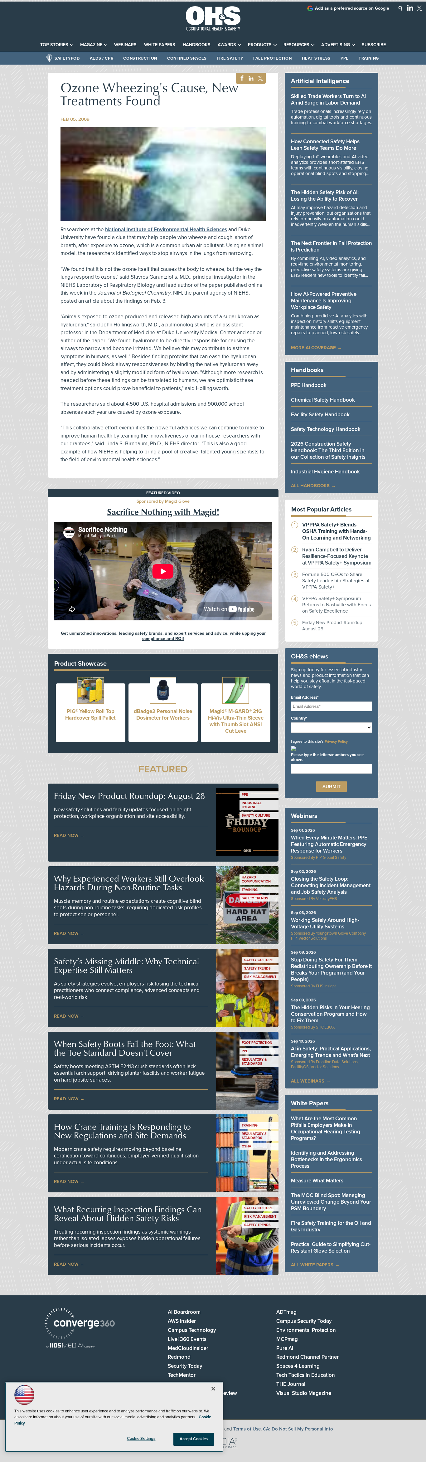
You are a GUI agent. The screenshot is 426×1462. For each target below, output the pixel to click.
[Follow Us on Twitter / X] (419, 8)
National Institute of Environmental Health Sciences (166, 229)
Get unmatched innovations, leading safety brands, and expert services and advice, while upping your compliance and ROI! (163, 636)
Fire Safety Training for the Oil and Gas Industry (331, 1226)
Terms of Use (247, 1429)
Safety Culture (256, 816)
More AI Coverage (313, 347)
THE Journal (290, 1384)
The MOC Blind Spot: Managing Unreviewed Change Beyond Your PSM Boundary (331, 1202)
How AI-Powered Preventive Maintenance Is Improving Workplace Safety (323, 300)
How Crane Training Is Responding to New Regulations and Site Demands (122, 1131)
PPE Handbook (309, 385)
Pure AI (284, 1348)
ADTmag (286, 1312)
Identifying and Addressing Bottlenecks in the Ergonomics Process (326, 1159)
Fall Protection (272, 58)
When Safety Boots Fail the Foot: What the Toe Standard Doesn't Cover (125, 1048)
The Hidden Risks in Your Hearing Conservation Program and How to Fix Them (330, 1014)
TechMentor (182, 1375)
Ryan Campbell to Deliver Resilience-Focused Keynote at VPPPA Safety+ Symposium (336, 556)
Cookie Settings (141, 1438)
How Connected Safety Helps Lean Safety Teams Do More (325, 144)
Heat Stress (316, 58)
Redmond (179, 1357)
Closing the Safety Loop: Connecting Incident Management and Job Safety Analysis (330, 885)
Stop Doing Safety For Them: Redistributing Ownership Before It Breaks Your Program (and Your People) (331, 969)
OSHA (246, 1146)
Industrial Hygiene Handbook (325, 471)
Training (369, 58)
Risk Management (260, 977)
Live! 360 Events (187, 1339)
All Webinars (307, 1081)
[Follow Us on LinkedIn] (410, 7)
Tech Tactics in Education (305, 1375)
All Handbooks (310, 485)
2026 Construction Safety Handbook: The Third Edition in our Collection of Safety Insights (328, 450)
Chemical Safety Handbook (323, 400)
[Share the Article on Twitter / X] (259, 78)
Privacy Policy (336, 741)
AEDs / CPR (102, 58)
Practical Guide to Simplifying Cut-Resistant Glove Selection (330, 1247)
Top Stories (54, 44)
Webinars (125, 44)
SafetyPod (67, 58)
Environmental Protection (306, 1330)
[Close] (213, 1389)
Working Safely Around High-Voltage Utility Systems (325, 923)
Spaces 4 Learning (298, 1366)
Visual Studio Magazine (303, 1393)
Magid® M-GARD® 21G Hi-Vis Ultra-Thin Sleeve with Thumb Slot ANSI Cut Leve (236, 721)
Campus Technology (192, 1330)
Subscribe (374, 44)
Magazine (91, 44)
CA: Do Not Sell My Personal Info (298, 1429)
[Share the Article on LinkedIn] (250, 78)
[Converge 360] (80, 1324)
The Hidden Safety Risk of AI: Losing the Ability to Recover (325, 195)
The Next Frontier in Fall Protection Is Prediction (331, 246)
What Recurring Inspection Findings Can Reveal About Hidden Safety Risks (128, 1213)
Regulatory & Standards (254, 1062)
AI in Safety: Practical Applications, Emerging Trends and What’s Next (331, 1052)
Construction (140, 58)
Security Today (185, 1366)
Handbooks (197, 44)
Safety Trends (255, 898)
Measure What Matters (317, 1180)
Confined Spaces (187, 58)
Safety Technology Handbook (326, 429)
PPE (345, 58)
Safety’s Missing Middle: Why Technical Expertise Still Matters (126, 965)
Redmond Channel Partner (307, 1357)
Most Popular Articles (321, 509)
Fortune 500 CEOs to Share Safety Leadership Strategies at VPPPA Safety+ (336, 580)
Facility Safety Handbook (320, 414)
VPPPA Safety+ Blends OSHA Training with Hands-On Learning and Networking (336, 531)
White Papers (159, 44)
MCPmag (287, 1339)
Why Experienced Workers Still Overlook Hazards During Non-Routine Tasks (129, 883)
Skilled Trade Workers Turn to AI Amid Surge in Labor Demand (328, 99)
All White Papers (312, 1265)
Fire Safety (230, 58)
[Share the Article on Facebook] (240, 78)
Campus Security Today (304, 1321)
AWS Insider (182, 1321)
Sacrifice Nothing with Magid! (163, 511)
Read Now (66, 835)
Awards (227, 44)
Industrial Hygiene (252, 805)
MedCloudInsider (188, 1348)
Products (260, 44)
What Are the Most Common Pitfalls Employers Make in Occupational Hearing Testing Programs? (325, 1128)
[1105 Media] (70, 1346)
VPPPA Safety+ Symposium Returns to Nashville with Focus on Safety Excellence (336, 604)
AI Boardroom (184, 1312)
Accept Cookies (194, 1438)
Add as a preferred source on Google (352, 8)
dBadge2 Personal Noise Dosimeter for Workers (163, 714)
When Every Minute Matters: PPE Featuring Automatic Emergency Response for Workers (329, 844)
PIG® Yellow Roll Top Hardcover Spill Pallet (90, 714)
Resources (296, 44)
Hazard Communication (256, 879)
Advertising (335, 44)
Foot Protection (257, 1043)
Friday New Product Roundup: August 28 (129, 795)
